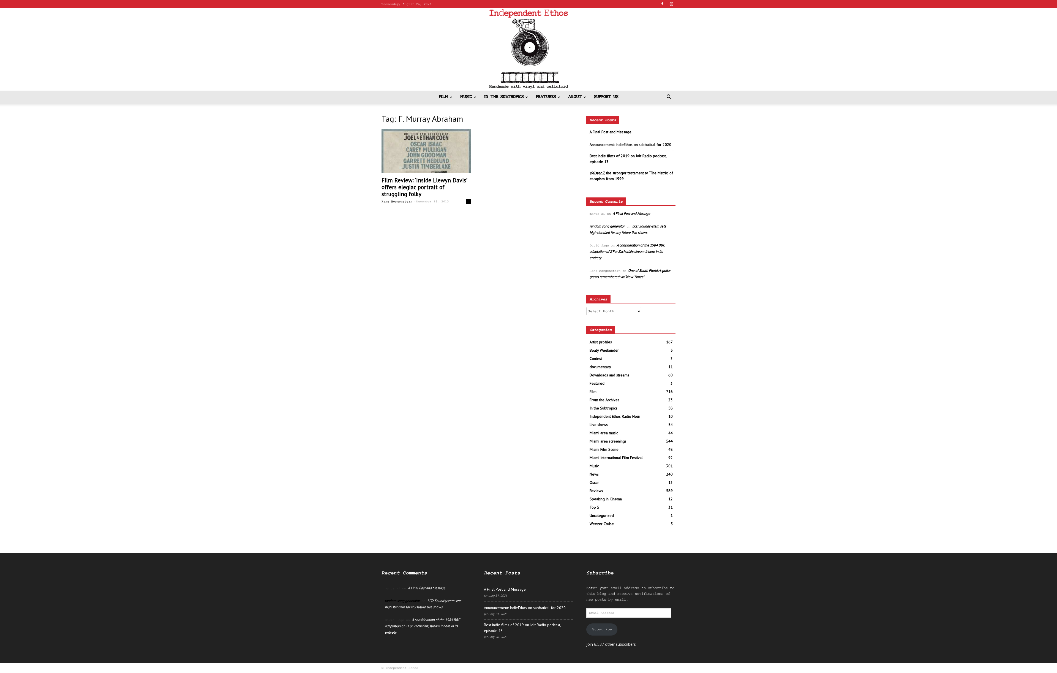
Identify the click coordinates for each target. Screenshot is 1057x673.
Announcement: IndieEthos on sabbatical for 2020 (630, 144)
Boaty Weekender (604, 350)
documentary (600, 366)
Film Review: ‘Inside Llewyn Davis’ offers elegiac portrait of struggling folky (424, 187)
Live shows (599, 424)
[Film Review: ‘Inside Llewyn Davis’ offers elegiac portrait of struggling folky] (426, 151)
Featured (597, 383)
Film (443, 97)
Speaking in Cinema (606, 498)
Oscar (594, 482)
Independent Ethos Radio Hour (615, 416)
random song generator (607, 226)
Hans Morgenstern (397, 201)
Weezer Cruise (602, 523)
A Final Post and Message (610, 131)
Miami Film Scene (604, 449)
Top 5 (594, 507)
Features (546, 97)
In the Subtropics (504, 97)
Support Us (606, 97)
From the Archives (604, 399)
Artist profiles (601, 342)
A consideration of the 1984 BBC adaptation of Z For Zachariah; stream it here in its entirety (627, 251)
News (594, 474)
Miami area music (604, 432)
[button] (668, 97)
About (575, 97)
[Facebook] (662, 4)
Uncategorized (602, 515)
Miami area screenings (608, 441)
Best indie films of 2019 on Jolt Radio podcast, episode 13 (628, 158)
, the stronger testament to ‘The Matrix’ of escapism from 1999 (631, 175)
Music (466, 97)
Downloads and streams (609, 375)
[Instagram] (671, 4)
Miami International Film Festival (616, 457)
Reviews (596, 490)
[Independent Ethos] (528, 49)
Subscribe (602, 629)
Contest (596, 358)
